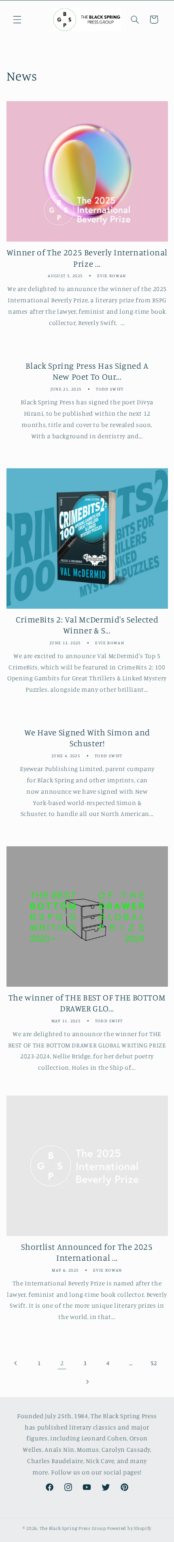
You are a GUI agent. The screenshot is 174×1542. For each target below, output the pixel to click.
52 (154, 1362)
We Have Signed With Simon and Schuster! (87, 738)
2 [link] (62, 1363)
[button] (17, 19)
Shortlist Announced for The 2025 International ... (87, 1252)
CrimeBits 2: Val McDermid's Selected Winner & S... (87, 624)
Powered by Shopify (129, 1528)
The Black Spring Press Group (73, 1528)
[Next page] (87, 1381)
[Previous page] (16, 1363)
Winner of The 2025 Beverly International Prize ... (87, 257)
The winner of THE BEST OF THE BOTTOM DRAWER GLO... (87, 1002)
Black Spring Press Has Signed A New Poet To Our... (87, 371)
